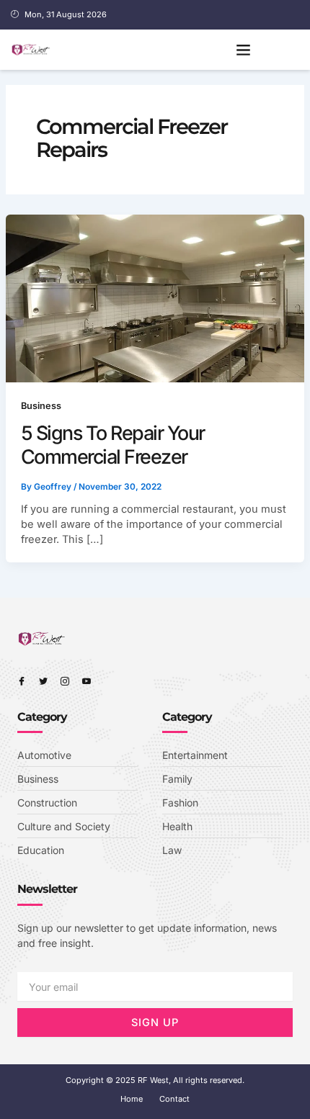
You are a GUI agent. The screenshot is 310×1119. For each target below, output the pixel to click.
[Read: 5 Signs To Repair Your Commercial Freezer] (155, 297)
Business (41, 405)
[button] (243, 49)
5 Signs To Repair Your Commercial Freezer (113, 445)
